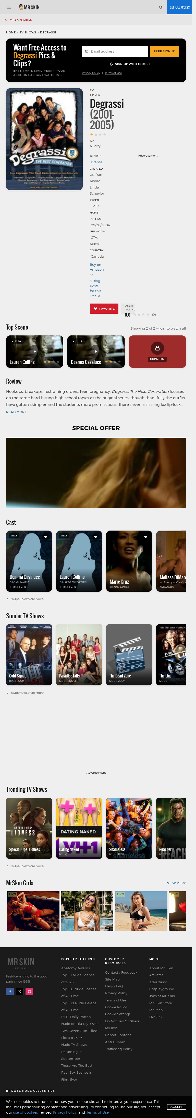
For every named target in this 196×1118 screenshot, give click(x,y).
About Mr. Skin (161, 968)
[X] (19, 991)
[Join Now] (179, 7)
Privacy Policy (91, 73)
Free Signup (164, 51)
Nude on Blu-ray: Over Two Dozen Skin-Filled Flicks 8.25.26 (79, 1031)
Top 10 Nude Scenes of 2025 (77, 978)
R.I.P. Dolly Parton (76, 1017)
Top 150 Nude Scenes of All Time (78, 992)
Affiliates (156, 975)
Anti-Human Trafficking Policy (118, 1045)
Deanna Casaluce (86, 362)
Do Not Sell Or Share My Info (122, 1024)
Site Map (112, 979)
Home (11, 32)
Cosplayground (161, 989)
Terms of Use (113, 73)
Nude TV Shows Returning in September (74, 1051)
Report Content (118, 1035)
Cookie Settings (117, 1014)
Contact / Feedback (121, 972)
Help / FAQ (114, 986)
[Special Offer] (96, 473)
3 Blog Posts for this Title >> (95, 288)
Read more (16, 412)
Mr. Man (156, 1010)
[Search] (160, 7)
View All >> (176, 883)
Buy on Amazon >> (96, 269)
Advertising (158, 982)
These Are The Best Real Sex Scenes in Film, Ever (76, 1072)
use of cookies (25, 1112)
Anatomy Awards (75, 968)
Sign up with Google (133, 64)
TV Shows (28, 32)
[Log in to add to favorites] (46, 537)
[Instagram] (29, 991)
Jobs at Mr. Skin (162, 996)
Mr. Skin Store (160, 1003)
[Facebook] (10, 991)
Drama (96, 162)
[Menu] (9, 7)
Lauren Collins (22, 362)
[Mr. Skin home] (29, 7)
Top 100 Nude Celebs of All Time (78, 1006)
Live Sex (155, 1017)
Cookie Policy (116, 1007)
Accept (176, 1107)
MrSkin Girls (21, 19)
